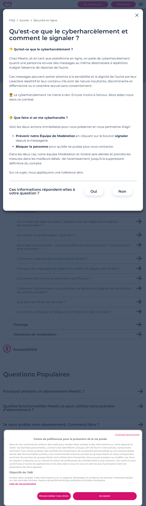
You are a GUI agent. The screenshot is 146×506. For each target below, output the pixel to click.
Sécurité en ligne (45, 20)
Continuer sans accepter (127, 434)
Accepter (105, 496)
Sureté (24, 20)
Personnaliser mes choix (54, 496)
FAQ (12, 20)
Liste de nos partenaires (22, 484)
